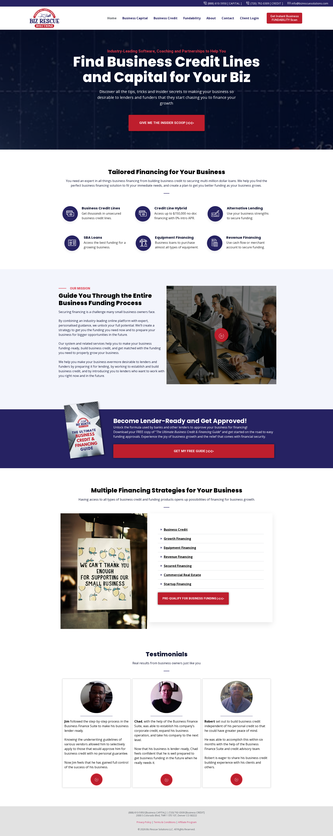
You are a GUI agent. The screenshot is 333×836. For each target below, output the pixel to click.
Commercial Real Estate (182, 575)
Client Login (249, 18)
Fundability (192, 18)
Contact (228, 18)
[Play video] (221, 335)
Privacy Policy (144, 822)
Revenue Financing (178, 557)
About (211, 18)
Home (112, 18)
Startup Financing (177, 584)
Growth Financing (177, 538)
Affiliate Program (187, 822)
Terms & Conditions (165, 822)
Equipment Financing (180, 548)
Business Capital (135, 18)
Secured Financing (178, 566)
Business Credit (165, 18)
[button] (211, 529)
